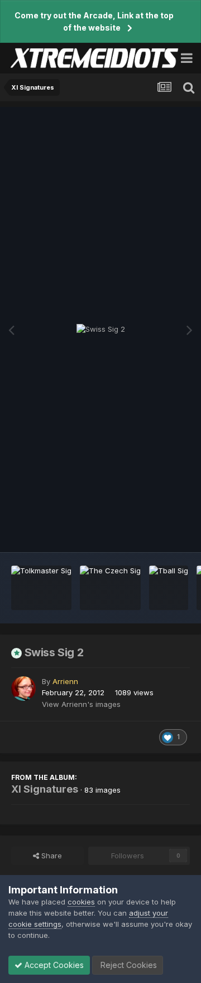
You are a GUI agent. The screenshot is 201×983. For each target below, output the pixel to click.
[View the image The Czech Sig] (110, 588)
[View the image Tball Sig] (168, 588)
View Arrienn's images (81, 704)
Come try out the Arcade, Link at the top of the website (94, 21)
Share (50, 855)
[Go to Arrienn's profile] (23, 688)
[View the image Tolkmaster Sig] (41, 588)
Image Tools (154, 532)
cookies (81, 901)
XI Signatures (44, 789)
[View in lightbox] (100, 329)
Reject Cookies (127, 965)
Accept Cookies (53, 965)
